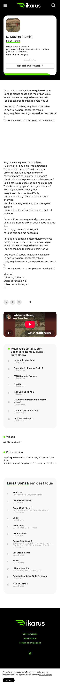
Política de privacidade (30, 643)
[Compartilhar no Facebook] (12, 302)
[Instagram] (30, 654)
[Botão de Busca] (53, 5)
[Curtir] (25, 302)
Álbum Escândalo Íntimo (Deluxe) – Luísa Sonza (27, 50)
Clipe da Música (14, 442)
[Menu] (5, 5)
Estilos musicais (30, 634)
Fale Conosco (30, 638)
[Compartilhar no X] (19, 302)
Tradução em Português (28, 66)
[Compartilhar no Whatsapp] (6, 302)
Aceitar (9, 680)
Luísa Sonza (13, 41)
